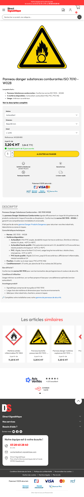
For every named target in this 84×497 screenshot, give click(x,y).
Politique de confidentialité (43, 471)
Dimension (9, 120)
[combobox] (42, 115)
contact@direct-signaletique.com (23, 452)
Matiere (8, 111)
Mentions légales (44, 475)
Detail (8, 129)
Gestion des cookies (29, 475)
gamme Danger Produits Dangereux (32, 224)
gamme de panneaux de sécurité (48, 297)
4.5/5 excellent (52, 381)
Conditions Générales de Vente (20, 471)
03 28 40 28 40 (19, 444)
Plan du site (56, 475)
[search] (79, 17)
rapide (45, 389)
